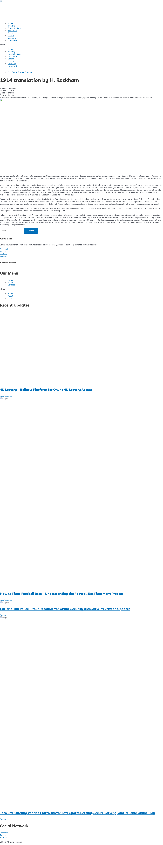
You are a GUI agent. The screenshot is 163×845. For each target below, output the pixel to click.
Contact (11, 285)
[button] (81, 44)
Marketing (12, 38)
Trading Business (14, 28)
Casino (3, 615)
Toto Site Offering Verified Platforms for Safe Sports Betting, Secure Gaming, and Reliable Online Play (77, 813)
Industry (11, 35)
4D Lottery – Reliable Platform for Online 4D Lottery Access (46, 390)
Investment (12, 40)
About (10, 282)
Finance (11, 33)
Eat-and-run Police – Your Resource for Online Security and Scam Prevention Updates (65, 609)
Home (10, 23)
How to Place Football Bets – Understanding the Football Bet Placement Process (61, 594)
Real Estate (12, 30)
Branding (11, 26)
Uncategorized (6, 396)
